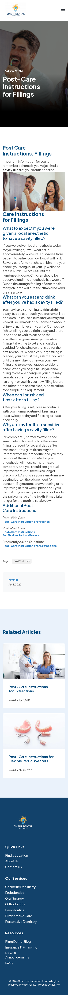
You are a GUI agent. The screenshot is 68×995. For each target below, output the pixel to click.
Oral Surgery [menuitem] (14, 898)
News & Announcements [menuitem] (17, 955)
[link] (16, 10)
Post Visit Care (13, 71)
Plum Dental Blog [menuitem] (18, 941)
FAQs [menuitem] (9, 963)
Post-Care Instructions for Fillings (26, 521)
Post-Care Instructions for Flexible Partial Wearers (21, 533)
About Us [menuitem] (12, 861)
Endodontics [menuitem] (14, 893)
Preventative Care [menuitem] (18, 916)
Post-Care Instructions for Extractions (29, 546)
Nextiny (55, 984)
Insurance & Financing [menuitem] (21, 947)
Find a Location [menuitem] (16, 855)
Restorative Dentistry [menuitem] (21, 922)
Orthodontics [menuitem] (15, 904)
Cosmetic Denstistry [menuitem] (20, 887)
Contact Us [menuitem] (13, 867)
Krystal (13, 579)
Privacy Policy (27, 984)
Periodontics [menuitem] (14, 910)
